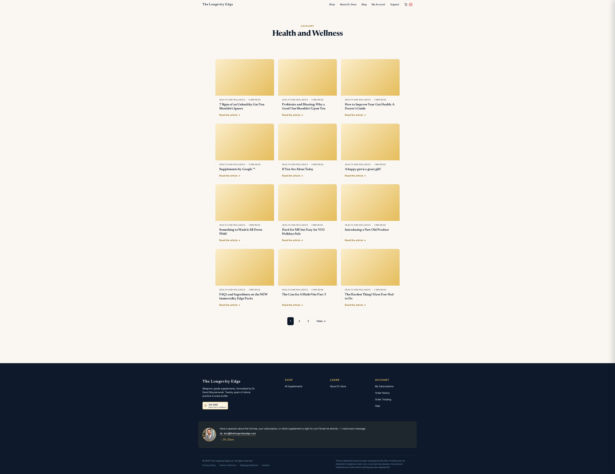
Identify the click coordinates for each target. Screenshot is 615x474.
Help (377, 405)
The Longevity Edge (217, 4)
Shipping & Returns (249, 465)
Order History (382, 393)
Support (394, 4)
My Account (378, 4)
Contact (265, 465)
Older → (321, 321)
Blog (364, 4)
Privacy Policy (209, 465)
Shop (332, 4)
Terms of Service (228, 465)
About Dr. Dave (348, 4)
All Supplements (293, 386)
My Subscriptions (384, 386)
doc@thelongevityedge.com (240, 433)
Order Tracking (383, 399)
